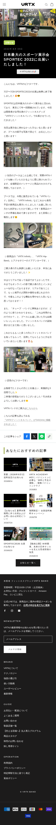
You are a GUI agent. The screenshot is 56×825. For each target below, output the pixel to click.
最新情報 (8, 693)
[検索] (46, 4)
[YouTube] (19, 610)
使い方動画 (9, 683)
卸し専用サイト (11, 746)
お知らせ (9, 42)
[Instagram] (12, 610)
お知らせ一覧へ (28, 563)
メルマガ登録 (15, 649)
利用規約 (8, 762)
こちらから (32, 408)
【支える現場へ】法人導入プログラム (22, 731)
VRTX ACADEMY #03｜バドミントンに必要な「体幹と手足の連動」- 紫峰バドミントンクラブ (40, 480)
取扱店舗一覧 (10, 725)
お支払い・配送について (16, 710)
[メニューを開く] (4, 4)
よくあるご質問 (11, 715)
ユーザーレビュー (12, 688)
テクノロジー (10, 673)
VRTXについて (11, 668)
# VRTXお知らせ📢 (28, 71)
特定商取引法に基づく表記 (17, 773)
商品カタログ (10, 736)
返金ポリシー (10, 778)
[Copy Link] (49, 436)
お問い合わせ (10, 720)
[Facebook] (5, 610)
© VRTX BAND (28, 792)
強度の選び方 (10, 678)
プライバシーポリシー (15, 768)
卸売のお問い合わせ (13, 741)
